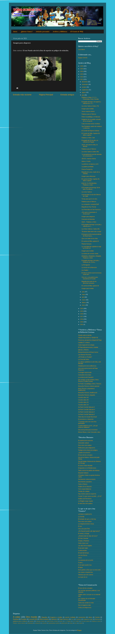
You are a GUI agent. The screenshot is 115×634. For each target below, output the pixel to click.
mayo (84, 294)
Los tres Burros (82, 555)
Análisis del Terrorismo (84, 498)
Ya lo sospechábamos (84, 489)
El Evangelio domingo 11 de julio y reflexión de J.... (91, 225)
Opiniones (54, 619)
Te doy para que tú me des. (89, 199)
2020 (81, 308)
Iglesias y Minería (83, 349)
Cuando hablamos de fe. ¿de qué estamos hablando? (88, 426)
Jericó (80, 557)
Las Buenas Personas (84, 354)
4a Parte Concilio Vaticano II (86, 407)
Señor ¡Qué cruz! (83, 543)
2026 (81, 66)
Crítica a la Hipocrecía (84, 607)
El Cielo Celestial (83, 538)
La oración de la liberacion (89, 267)
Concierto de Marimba (88, 219)
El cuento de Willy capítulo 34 (90, 241)
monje (71, 623)
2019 (81, 311)
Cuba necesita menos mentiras (91, 123)
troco (75, 623)
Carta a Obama (82, 484)
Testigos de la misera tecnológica (88, 450)
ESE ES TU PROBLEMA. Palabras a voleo (89, 184)
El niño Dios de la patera (85, 503)
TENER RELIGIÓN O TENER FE (88, 337)
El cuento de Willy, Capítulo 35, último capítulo (91, 179)
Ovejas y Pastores (83, 540)
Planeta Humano (86, 244)
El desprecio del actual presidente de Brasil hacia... (91, 235)
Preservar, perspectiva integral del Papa (90, 340)
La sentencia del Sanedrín (85, 377)
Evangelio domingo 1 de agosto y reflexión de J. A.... (91, 102)
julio (83, 95)
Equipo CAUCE (82, 57)
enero (84, 305)
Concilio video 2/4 (83, 402)
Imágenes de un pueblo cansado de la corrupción (91, 120)
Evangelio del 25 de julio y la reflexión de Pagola (90, 141)
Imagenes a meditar (56, 617)
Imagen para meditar (88, 108)
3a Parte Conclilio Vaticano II (86, 409)
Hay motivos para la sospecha (87, 494)
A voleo (16, 617)
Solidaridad (30, 623)
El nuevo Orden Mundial (85, 465)
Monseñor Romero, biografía (86, 395)
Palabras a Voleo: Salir (88, 137)
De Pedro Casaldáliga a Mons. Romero (89, 383)
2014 (81, 324)
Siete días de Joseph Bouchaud (87, 417)
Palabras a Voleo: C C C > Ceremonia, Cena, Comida (90, 98)
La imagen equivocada (84, 372)
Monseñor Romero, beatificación (87, 392)
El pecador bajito (83, 548)
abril (83, 297)
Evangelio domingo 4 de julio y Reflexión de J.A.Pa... (90, 261)
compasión (37, 623)
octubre (84, 87)
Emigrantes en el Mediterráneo (87, 468)
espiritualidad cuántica (54, 623)
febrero (84, 302)
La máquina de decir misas (86, 524)
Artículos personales (43, 31)
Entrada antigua (67, 95)
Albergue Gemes (40, 621)
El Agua (80, 567)
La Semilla (81, 516)
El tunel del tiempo (83, 553)
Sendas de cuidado (83, 491)
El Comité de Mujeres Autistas (90, 130)
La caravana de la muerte (85, 560)
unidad (80, 623)
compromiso (82, 617)
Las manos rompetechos (85, 572)
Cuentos (97, 617)
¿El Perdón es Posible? (85, 357)
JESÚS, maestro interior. (89, 158)
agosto (84, 92)
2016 (81, 319)
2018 (81, 314)
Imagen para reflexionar (88, 176)
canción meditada (70, 617)
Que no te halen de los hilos (90, 238)
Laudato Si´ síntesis (84, 342)
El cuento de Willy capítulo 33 (90, 285)
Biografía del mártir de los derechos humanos (89, 282)
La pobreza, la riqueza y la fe (90, 164)
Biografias (44, 617)
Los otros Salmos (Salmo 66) (90, 151)
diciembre (85, 81)
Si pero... (80, 562)
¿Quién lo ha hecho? (84, 452)
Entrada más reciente (22, 95)
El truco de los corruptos (85, 455)
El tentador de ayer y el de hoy (87, 519)
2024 (81, 71)
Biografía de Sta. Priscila (89, 207)
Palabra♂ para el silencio (19, 623)
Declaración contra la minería (86, 479)
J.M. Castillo (76, 621)
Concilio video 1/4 (83, 404)
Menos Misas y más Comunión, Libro (89, 432)
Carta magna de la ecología (86, 345)
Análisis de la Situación (85, 486)
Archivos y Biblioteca (60, 31)
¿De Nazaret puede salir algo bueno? (89, 531)
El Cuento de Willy (76, 31)
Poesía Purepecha (87, 169)
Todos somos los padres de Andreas (89, 470)
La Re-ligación (86, 265)
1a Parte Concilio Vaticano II (86, 414)
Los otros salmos (85, 621)
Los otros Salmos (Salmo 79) (90, 106)
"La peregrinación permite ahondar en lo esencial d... (92, 155)
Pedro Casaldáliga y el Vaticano (91, 117)
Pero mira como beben (85, 445)
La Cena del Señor (83, 359)
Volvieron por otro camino (85, 574)
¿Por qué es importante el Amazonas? (89, 213)
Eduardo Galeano (83, 473)
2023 (81, 74)
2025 (81, 68)
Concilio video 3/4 (83, 400)
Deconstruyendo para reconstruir (87, 429)
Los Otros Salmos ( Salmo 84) (90, 229)
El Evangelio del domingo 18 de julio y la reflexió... (91, 188)
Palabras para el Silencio (89, 114)
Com (72, 619)
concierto (44, 623)
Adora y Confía (86, 161)
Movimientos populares (85, 481)
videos (90, 617)
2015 (81, 322)
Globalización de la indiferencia (87, 366)
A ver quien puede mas (85, 565)
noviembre (85, 84)
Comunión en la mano (84, 375)
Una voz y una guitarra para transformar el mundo (90, 277)
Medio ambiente (44, 619)
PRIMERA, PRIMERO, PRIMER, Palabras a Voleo (91, 257)
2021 (81, 79)
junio (83, 291)
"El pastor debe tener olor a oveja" (91, 231)
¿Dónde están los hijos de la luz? (87, 536)
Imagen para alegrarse (88, 216)
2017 (81, 316)
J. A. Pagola (68, 621)
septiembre (85, 90)
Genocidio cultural (83, 443)
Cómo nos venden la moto (86, 602)
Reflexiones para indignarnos (86, 447)
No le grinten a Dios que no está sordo (89, 570)
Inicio (15, 31)
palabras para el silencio (20, 621)
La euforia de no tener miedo (90, 253)
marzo (84, 300)
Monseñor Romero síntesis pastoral (88, 386)
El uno (80, 526)
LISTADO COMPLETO (85, 514)
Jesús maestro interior (88, 111)
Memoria (97, 619)
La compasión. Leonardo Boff (90, 204)
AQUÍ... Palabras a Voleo (89, 222)
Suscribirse (81, 49)
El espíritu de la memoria (85, 440)
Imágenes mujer (88, 619)
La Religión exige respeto (85, 501)
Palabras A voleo (96, 621)
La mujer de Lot (82, 577)
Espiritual (15, 619)
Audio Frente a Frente (52, 621)
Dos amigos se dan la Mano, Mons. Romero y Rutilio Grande (88, 380)
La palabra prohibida (87, 166)
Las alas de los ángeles (85, 545)
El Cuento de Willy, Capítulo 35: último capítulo (91, 134)
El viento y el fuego (83, 533)
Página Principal (46, 95)
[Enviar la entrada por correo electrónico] (17, 88)
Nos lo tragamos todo (84, 605)
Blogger (79, 630)
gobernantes (64, 623)
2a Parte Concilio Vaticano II (86, 412)
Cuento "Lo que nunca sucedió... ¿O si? (89, 496)
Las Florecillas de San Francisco (91, 209)
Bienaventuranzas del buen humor (88, 352)
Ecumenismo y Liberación (85, 419)
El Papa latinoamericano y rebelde (88, 347)
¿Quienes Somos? (27, 31)
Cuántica (78, 619)
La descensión (82, 550)
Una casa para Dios (84, 528)
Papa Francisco (64, 619)
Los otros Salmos (87, 192)
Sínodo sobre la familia (84, 335)
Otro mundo (31, 617)
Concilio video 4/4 (83, 397)
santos (32, 621)
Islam (61, 621)
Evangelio (24, 619)
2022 (81, 77)
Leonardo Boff (33, 619)
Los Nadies (85, 270)
